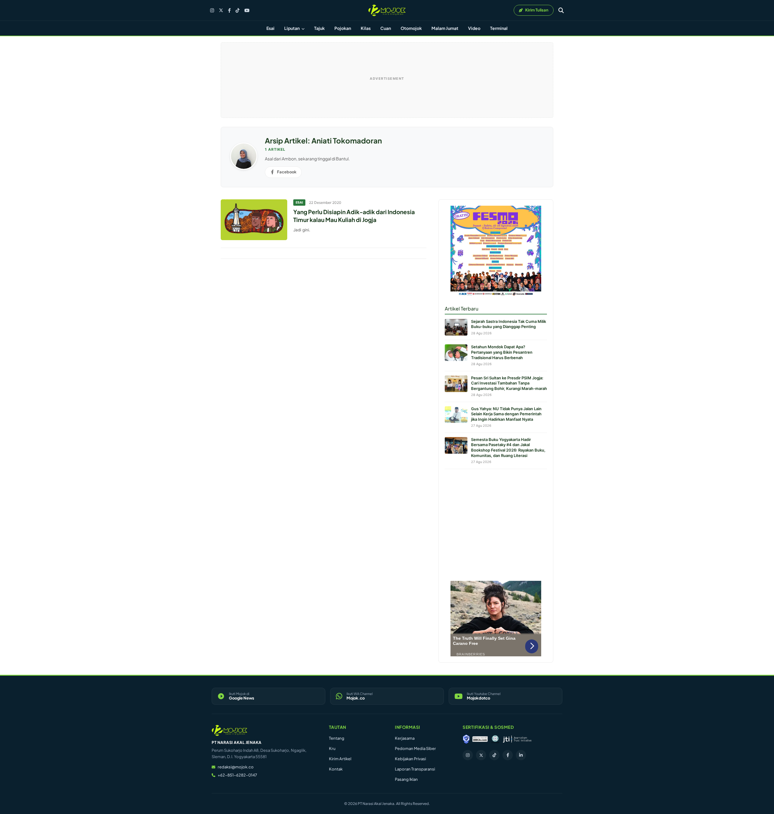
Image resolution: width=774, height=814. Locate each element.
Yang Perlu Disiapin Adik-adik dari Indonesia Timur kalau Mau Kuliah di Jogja (354, 215)
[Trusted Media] (466, 739)
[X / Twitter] (221, 10)
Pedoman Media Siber (415, 748)
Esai (270, 28)
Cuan (385, 28)
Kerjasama (405, 738)
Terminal (499, 28)
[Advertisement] (496, 523)
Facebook (287, 171)
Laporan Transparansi (415, 769)
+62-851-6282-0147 (237, 775)
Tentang (336, 738)
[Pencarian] (561, 10)
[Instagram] (212, 10)
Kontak (336, 769)
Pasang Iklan (406, 779)
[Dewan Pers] (495, 739)
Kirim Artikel (340, 758)
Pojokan (342, 28)
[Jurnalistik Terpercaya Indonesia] (517, 739)
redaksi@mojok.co (236, 766)
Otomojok (411, 28)
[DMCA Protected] (480, 739)
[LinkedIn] (521, 755)
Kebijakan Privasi (410, 758)
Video (474, 28)
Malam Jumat (444, 28)
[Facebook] (229, 10)
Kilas (366, 28)
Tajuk (319, 28)
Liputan (292, 28)
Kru (332, 748)
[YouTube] (246, 10)
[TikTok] (237, 10)
